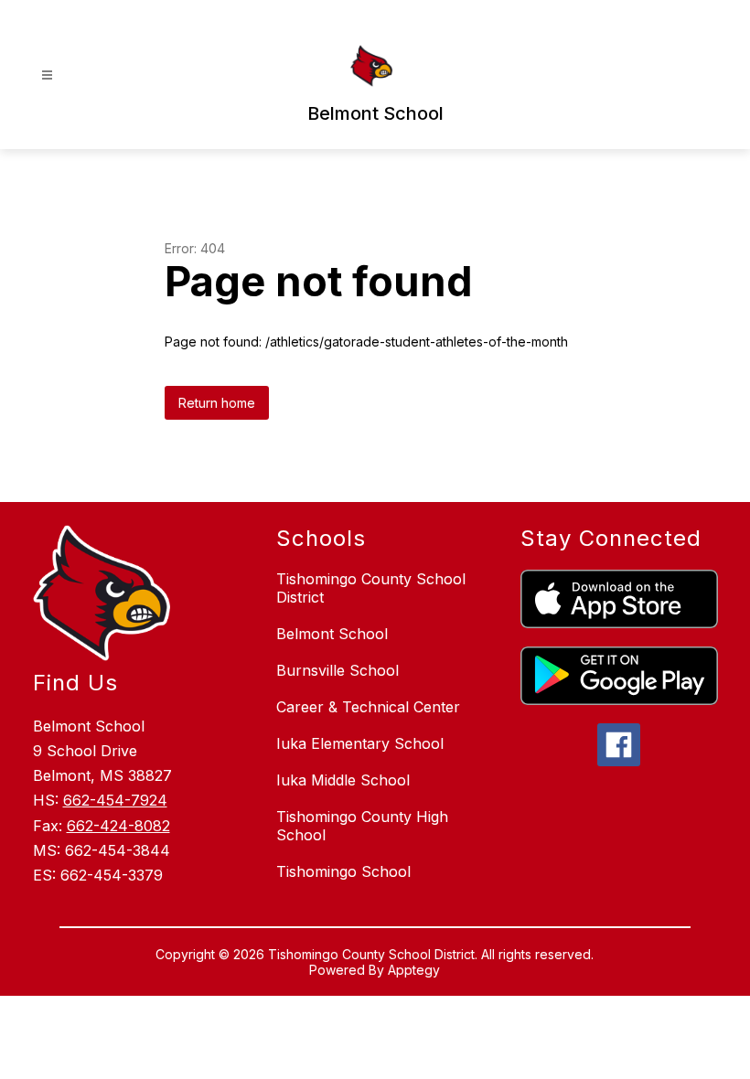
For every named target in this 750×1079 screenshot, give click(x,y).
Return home (216, 403)
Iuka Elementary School (360, 743)
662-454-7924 (115, 800)
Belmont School (332, 634)
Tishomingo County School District (371, 588)
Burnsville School (337, 670)
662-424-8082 (118, 826)
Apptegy (414, 970)
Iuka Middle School (343, 780)
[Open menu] (47, 75)
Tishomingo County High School (362, 825)
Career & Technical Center (368, 707)
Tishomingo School (343, 871)
